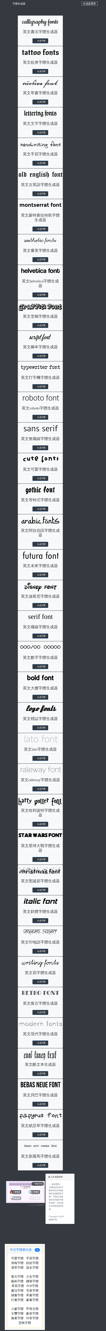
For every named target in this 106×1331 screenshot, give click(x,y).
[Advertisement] (25, 1223)
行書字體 (17, 1300)
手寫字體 (32, 1258)
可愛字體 (17, 1258)
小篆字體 (17, 1309)
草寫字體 (18, 1286)
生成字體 (41, 41)
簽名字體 (32, 1267)
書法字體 (17, 1290)
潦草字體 (17, 1267)
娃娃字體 (32, 1263)
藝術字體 (17, 1281)
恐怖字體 (25, 1323)
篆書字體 (32, 1300)
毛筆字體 (32, 1290)
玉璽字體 (17, 1313)
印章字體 (32, 1318)
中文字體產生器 (24, 1249)
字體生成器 (19, 3)
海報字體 (17, 1263)
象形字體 (32, 1313)
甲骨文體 (32, 1309)
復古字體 (17, 1276)
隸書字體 (17, 1295)
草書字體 (32, 1295)
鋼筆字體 (32, 1281)
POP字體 (32, 1286)
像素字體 (17, 1318)
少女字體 (32, 1276)
